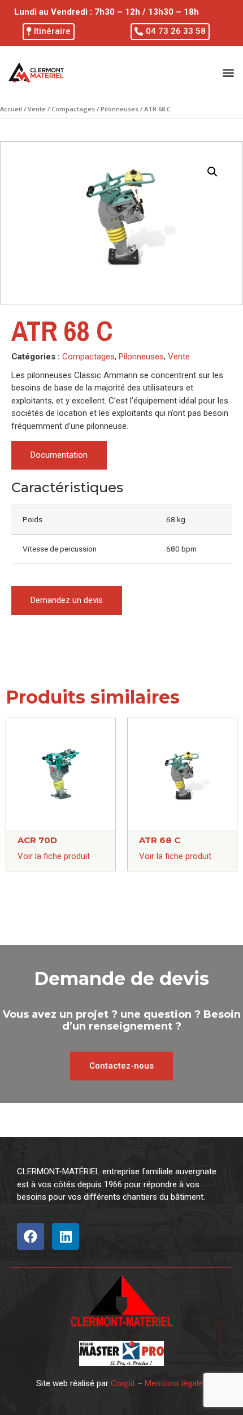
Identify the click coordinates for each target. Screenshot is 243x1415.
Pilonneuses (119, 109)
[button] (49, 31)
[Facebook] (30, 1236)
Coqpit (123, 1383)
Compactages (73, 109)
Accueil (11, 109)
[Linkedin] (65, 1236)
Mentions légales (176, 1383)
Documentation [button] (59, 455)
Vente (37, 109)
